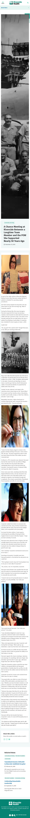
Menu (3, 3)
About (2, 7)
